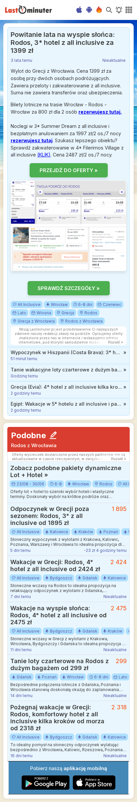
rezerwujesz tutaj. (100, 112)
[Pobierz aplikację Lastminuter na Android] (45, 788)
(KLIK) (44, 154)
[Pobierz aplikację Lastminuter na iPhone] (94, 788)
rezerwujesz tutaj (32, 140)
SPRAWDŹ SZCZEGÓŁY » (69, 288)
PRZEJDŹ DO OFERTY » (69, 170)
